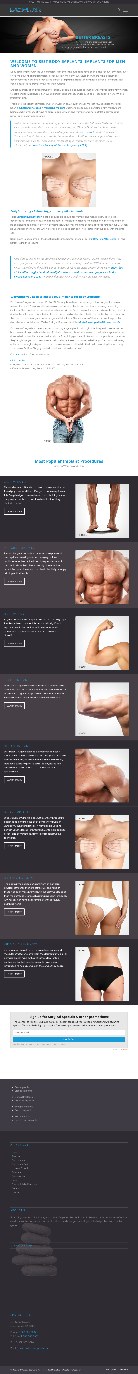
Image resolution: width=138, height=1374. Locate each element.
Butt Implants (22, 1116)
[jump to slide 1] (62, 48)
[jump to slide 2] (65, 48)
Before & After (18, 1176)
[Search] (117, 10)
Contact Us (17, 1188)
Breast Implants (23, 1110)
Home (14, 1152)
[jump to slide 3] (68, 48)
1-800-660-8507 (41, 2)
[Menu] (124, 10)
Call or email (16, 354)
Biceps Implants (23, 1091)
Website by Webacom (71, 1370)
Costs (14, 1180)
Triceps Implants (24, 1106)
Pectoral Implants (24, 1100)
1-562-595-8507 (27, 1332)
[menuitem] (117, 10)
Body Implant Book (20, 1164)
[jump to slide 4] (71, 48)
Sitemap (15, 1192)
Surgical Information (21, 1168)
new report (85, 132)
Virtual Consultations (96, 2)
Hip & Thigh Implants (26, 1120)
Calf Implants (22, 1087)
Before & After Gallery (105, 239)
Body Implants (18, 1160)
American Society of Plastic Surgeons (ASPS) (59, 145)
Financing (16, 1172)
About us (16, 1156)
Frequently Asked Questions (24, 1184)
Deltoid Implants (24, 1097)
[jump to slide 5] (74, 48)
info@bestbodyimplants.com (66, 2)
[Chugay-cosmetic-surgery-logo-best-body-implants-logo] (25, 10)
